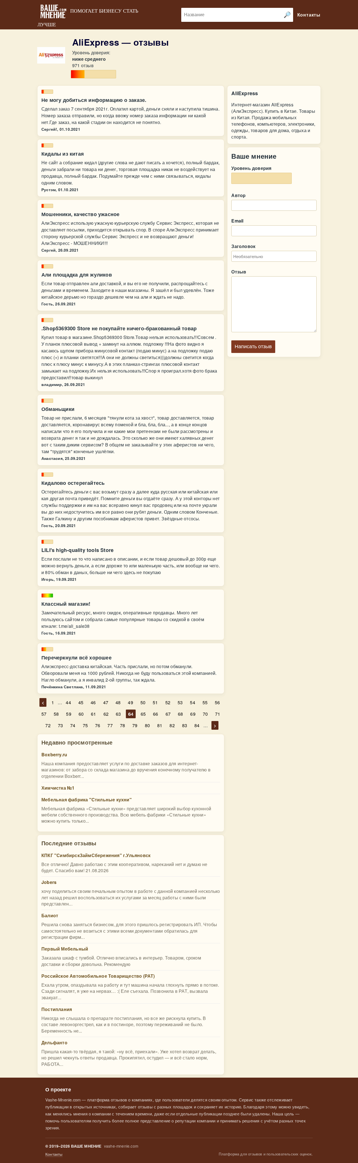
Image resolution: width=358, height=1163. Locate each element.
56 (217, 702)
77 (109, 725)
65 (143, 714)
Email (237, 220)
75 (85, 725)
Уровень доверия (251, 168)
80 (147, 725)
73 (60, 725)
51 (155, 702)
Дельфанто (54, 1042)
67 (168, 714)
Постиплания (56, 1009)
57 (43, 714)
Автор (238, 195)
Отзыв (238, 271)
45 (80, 702)
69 (192, 714)
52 (167, 702)
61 (93, 714)
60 (81, 714)
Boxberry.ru (54, 754)
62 (106, 714)
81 (159, 725)
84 (196, 725)
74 (72, 725)
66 (155, 714)
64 (130, 714)
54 (192, 702)
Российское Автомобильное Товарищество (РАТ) (98, 976)
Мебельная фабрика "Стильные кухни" (86, 799)
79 (134, 725)
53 (180, 702)
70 (205, 714)
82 (172, 725)
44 (68, 702)
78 (122, 725)
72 (47, 725)
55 (205, 702)
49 (130, 702)
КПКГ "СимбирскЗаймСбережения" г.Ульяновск (95, 855)
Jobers (48, 882)
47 (105, 702)
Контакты (54, 1154)
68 (180, 714)
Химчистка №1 (57, 788)
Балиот (49, 915)
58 (56, 714)
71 (217, 714)
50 (142, 702)
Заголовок (243, 246)
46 (93, 702)
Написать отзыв (253, 346)
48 (118, 702)
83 (184, 725)
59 (68, 714)
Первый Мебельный (64, 949)
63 (118, 714)
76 (97, 725)
